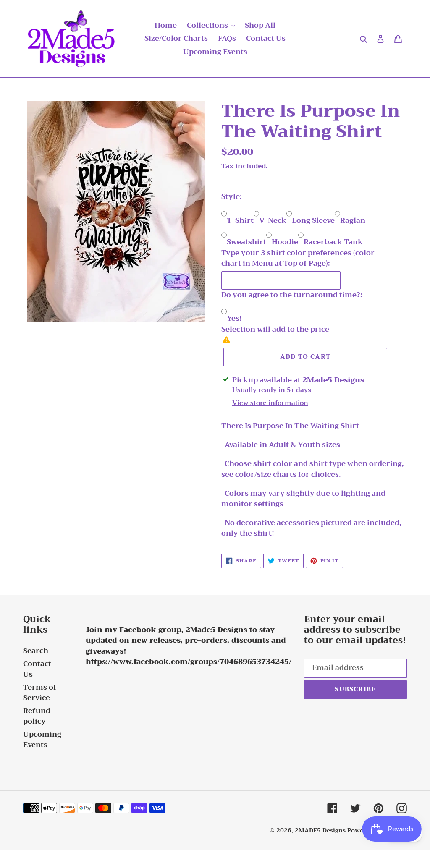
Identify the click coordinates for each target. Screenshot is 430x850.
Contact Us (37, 669)
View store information (270, 403)
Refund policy (36, 716)
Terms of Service (40, 692)
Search (35, 651)
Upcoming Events (42, 739)
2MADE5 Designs (320, 830)
